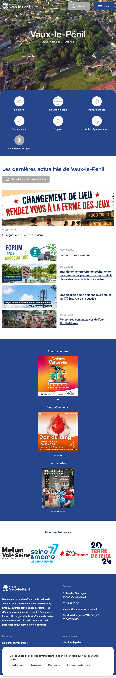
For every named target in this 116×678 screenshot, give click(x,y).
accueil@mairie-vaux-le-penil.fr (80, 608)
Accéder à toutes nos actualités (29, 179)
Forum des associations (75, 255)
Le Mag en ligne (58, 109)
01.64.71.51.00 (71, 603)
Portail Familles (96, 109)
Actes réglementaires (96, 129)
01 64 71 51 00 (71, 619)
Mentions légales (72, 642)
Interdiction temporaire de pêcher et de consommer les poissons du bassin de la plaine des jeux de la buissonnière (86, 275)
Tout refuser (36, 665)
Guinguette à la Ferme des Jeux (22, 235)
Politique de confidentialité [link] (78, 665)
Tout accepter (18, 665)
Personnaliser (54, 665)
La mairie (19, 109)
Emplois (58, 129)
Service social (19, 129)
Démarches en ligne (19, 148)
